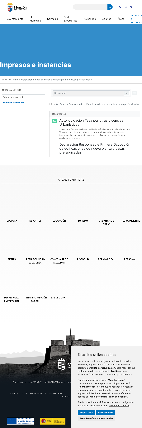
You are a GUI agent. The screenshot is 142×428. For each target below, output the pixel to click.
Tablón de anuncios (12, 97)
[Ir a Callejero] (131, 7)
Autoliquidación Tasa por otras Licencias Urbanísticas (91, 122)
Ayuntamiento (15, 18)
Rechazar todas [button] (105, 412)
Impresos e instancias (13, 102)
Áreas (121, 18)
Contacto (17, 393)
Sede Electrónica (70, 19)
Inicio (5, 79)
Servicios (52, 18)
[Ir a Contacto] (126, 7)
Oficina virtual (12, 90)
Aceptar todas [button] (86, 412)
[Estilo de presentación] (134, 93)
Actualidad (90, 18)
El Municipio (35, 19)
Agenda (106, 18)
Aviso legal (56, 393)
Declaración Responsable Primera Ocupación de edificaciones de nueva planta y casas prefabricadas (94, 148)
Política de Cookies (119, 405)
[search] (126, 93)
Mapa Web (36, 393)
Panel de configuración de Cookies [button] (96, 418)
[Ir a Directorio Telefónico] (120, 7)
